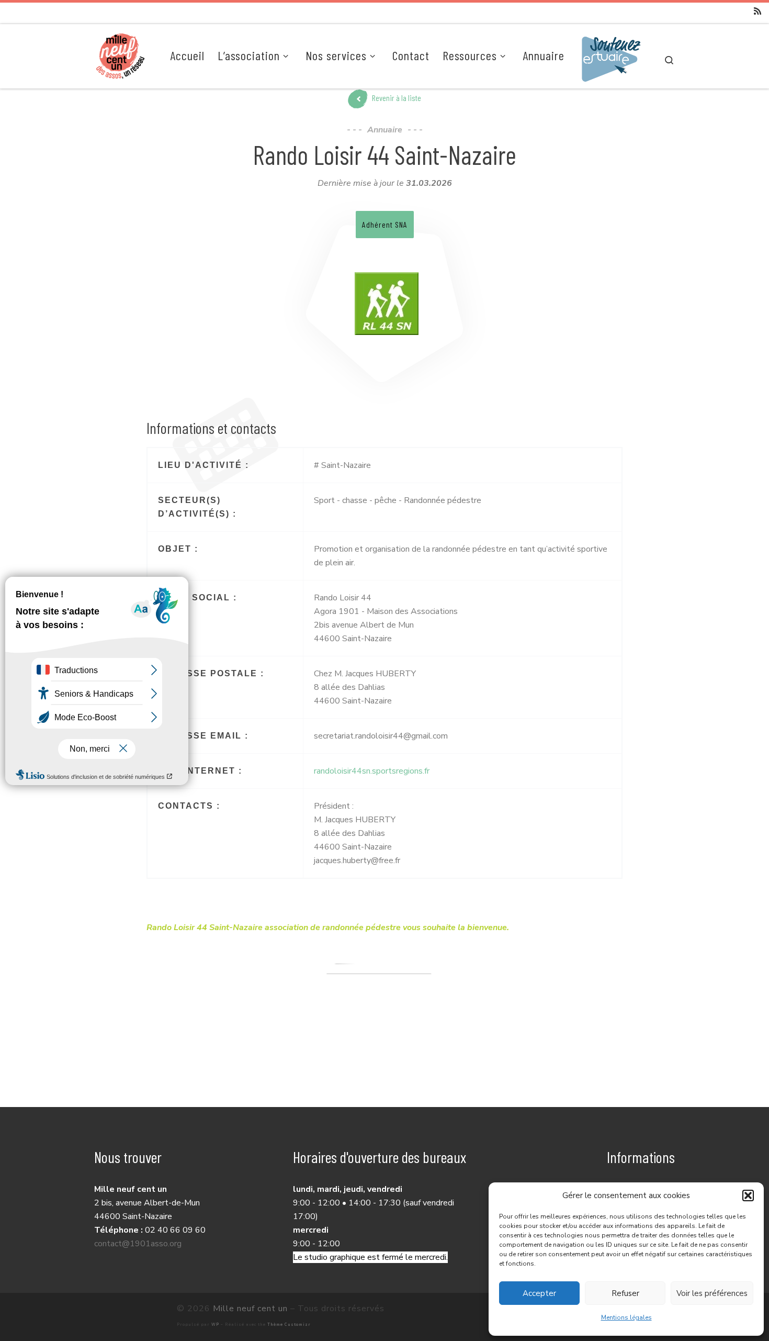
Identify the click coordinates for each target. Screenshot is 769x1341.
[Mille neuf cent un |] (120, 54)
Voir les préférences (712, 1293)
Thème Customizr (289, 1324)
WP (215, 1324)
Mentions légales (626, 1317)
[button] (748, 1195)
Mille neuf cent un (250, 1308)
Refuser (625, 1293)
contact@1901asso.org (138, 1243)
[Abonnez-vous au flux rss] (757, 11)
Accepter (539, 1293)
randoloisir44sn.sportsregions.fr (371, 771)
